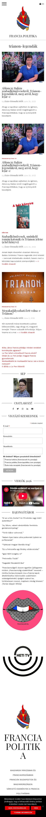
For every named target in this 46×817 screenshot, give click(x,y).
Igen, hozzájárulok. (17, 808)
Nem (36, 808)
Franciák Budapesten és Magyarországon (23, 782)
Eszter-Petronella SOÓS (14, 101)
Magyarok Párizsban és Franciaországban (23, 772)
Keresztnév (7, 436)
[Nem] (43, 806)
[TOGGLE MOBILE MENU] (4, 4)
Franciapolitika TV (9, 158)
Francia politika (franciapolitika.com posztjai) (23, 462)
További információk (23, 812)
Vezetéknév (8, 446)
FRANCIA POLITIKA (23, 36)
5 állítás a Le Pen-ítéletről (13, 366)
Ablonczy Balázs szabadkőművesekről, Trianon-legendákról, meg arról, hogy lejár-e (22, 92)
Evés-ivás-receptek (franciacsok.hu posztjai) (23, 465)
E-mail (6, 426)
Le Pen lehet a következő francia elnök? (19, 353)
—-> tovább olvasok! (26, 332)
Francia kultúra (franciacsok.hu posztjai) (21, 460)
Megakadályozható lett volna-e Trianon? (21, 312)
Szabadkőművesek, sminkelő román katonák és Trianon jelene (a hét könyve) (22, 239)
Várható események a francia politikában (23, 791)
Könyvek (5, 232)
